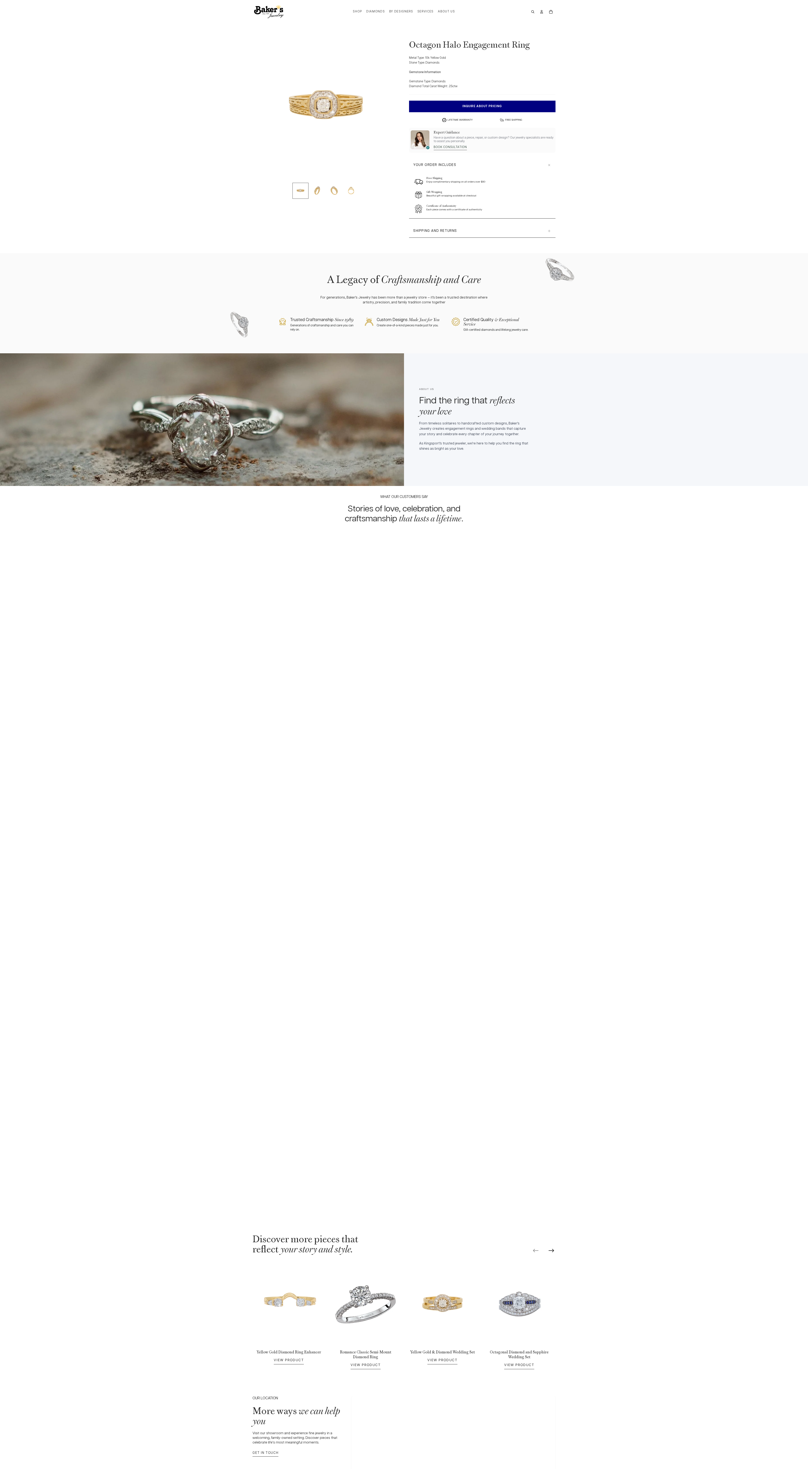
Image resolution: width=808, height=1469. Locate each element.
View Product (289, 1360)
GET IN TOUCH (265, 1453)
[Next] (551, 1250)
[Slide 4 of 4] (351, 190)
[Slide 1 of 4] (300, 190)
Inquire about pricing (482, 106)
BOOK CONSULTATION (450, 147)
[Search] (532, 11)
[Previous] (536, 1250)
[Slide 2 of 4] (317, 190)
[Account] (541, 11)
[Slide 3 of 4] (334, 190)
